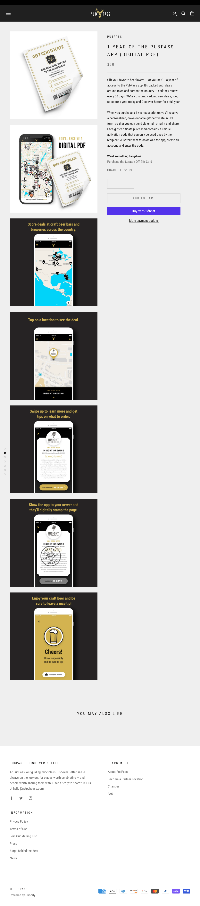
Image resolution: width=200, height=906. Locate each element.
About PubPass (118, 772)
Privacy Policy (19, 821)
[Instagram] (30, 798)
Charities (114, 786)
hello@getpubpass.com (28, 788)
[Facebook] (120, 170)
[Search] (183, 13)
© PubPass (19, 889)
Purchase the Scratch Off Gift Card (129, 162)
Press (13, 843)
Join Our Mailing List (23, 836)
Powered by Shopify (22, 895)
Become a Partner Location (125, 779)
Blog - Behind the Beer (24, 851)
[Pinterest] (130, 170)
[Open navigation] (8, 13)
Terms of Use (18, 829)
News (13, 858)
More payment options (144, 221)
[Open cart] (192, 13)
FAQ (110, 794)
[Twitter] (125, 170)
